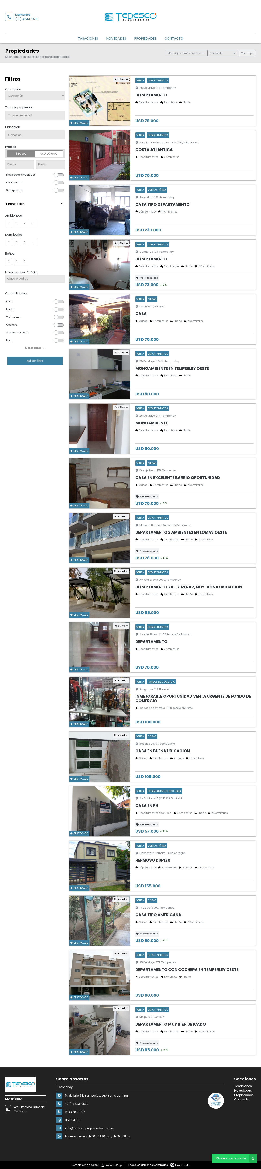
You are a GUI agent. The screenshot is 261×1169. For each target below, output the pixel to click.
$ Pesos (21, 154)
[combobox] (35, 115)
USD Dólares (48, 154)
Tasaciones (88, 38)
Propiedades (145, 38)
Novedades (116, 38)
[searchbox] (36, 115)
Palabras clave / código (22, 272)
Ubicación (12, 127)
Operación (13, 89)
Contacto (174, 38)
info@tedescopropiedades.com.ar (89, 1128)
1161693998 (72, 1120)
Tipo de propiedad (19, 107)
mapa (249, 53)
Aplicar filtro (35, 361)
